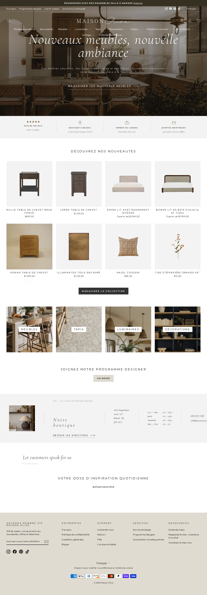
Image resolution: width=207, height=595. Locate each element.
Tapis (98, 29)
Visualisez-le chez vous (180, 542)
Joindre (103, 378)
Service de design (142, 529)
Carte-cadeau (52, 8)
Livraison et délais (106, 544)
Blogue (65, 544)
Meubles (63, 29)
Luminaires (81, 29)
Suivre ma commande (74, 8)
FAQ (99, 539)
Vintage (87, 34)
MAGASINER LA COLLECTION (103, 291)
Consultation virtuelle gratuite (148, 539)
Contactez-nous (105, 529)
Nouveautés (46, 29)
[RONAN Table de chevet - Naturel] (27, 280)
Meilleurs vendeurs (24, 29)
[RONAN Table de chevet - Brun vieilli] (31, 280)
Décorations (116, 29)
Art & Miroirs (183, 29)
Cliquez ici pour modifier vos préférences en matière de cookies (103, 568)
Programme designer (30, 8)
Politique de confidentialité (75, 534)
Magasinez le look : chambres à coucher (184, 536)
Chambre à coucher (157, 29)
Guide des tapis (177, 529)
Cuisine (135, 29)
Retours (101, 534)
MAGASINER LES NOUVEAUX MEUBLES (99, 86)
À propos (11, 8)
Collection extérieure (110, 34)
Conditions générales (72, 539)
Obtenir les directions (70, 435)
